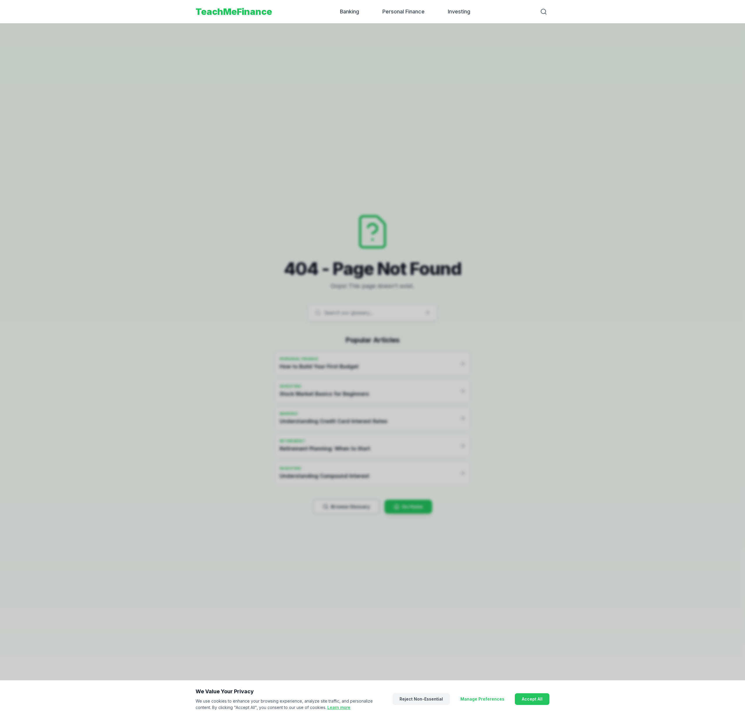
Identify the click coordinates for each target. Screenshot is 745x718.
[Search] (543, 11)
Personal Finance (403, 11)
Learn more (338, 707)
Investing (459, 11)
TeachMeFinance (234, 11)
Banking (349, 11)
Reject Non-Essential (421, 698)
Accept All (532, 698)
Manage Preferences (482, 698)
